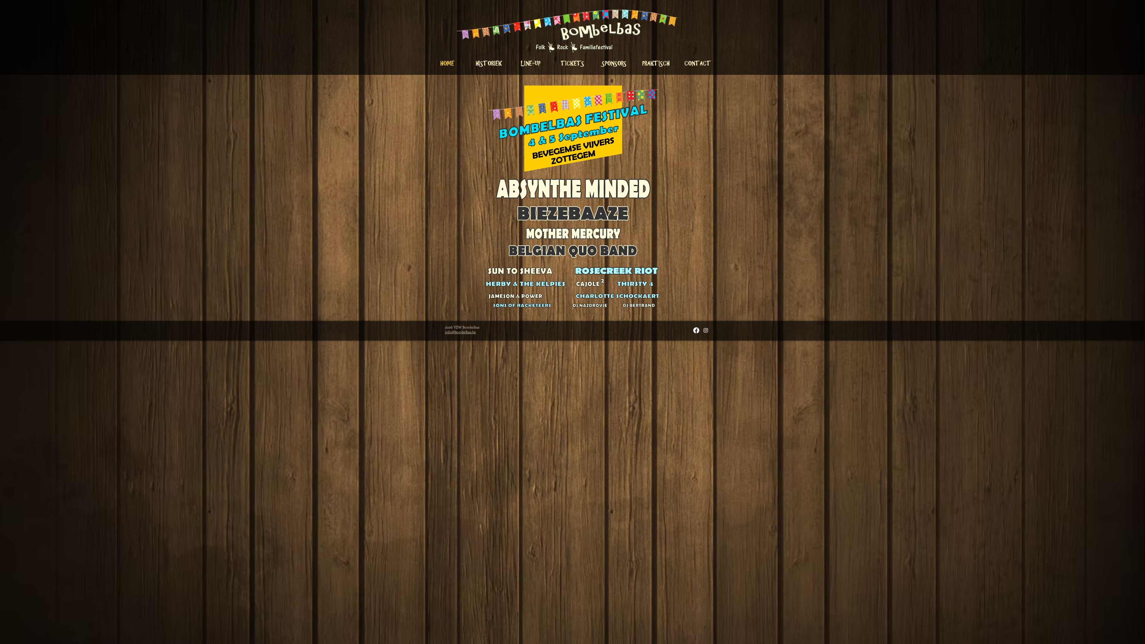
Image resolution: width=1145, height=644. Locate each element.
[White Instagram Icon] (706, 330)
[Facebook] (696, 330)
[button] (656, 63)
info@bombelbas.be (460, 331)
